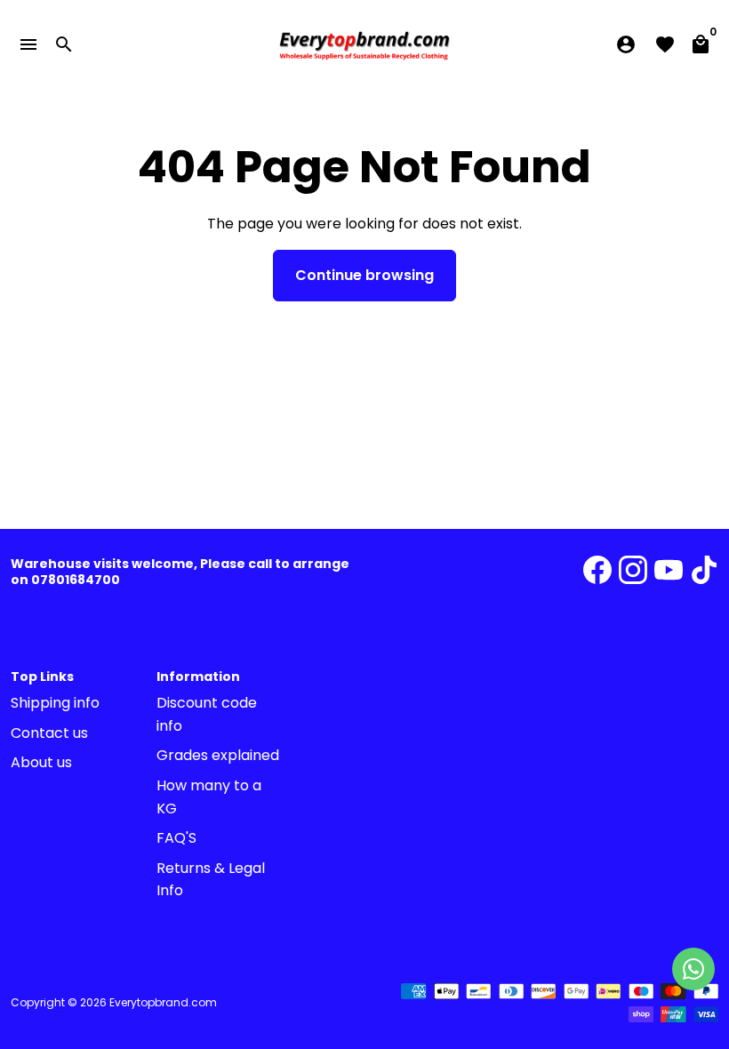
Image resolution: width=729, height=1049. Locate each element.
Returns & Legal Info (210, 879)
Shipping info (55, 703)
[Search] (64, 44)
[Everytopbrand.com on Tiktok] (704, 570)
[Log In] (626, 44)
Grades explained (217, 755)
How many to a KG (208, 797)
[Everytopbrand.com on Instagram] (633, 570)
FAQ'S (176, 838)
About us (41, 762)
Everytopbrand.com (163, 1002)
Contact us (49, 733)
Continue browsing (364, 275)
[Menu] (28, 44)
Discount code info (206, 714)
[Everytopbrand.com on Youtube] (668, 570)
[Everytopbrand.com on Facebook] (597, 570)
